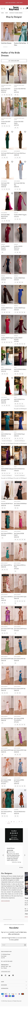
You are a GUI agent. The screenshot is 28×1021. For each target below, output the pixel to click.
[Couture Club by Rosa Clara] (20, 31)
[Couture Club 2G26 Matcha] (20, 107)
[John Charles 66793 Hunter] (7, 736)
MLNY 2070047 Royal (19, 434)
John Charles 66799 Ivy (6, 565)
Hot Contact (4, 151)
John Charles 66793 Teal (19, 658)
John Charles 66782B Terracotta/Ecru (6, 780)
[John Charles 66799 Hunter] (7, 645)
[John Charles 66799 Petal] (7, 705)
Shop (6, 12)
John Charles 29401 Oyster (20, 596)
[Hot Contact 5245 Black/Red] (7, 386)
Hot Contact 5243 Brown (20, 153)
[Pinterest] (14, 975)
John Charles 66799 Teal (19, 688)
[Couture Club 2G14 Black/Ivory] (7, 74)
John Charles (17, 501)
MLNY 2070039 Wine (19, 399)
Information (4, 988)
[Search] (4, 8)
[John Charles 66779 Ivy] (7, 798)
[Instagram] (6, 975)
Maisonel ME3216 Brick (19, 811)
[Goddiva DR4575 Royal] (20, 294)
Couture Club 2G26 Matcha (18, 122)
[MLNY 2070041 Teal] (7, 420)
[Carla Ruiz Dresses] (7, 31)
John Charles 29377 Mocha (20, 628)
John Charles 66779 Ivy (6, 811)
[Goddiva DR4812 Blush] (20, 264)
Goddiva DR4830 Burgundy (5, 247)
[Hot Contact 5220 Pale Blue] (20, 169)
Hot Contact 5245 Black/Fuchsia (5, 215)
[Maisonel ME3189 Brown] (7, 490)
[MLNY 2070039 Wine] (20, 386)
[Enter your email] (25, 945)
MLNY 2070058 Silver (19, 469)
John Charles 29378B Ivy (6, 533)
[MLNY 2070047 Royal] (20, 420)
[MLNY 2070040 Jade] (7, 356)
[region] (14, 855)
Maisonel (3, 501)
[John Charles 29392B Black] (20, 490)
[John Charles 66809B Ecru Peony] (7, 583)
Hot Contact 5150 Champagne (5, 184)
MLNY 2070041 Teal (6, 434)
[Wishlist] (21, 8)
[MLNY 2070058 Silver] (20, 455)
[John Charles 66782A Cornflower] (20, 766)
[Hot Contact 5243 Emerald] (7, 139)
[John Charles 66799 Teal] (20, 675)
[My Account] (23, 8)
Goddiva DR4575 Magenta (7, 338)
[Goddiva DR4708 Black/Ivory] (20, 233)
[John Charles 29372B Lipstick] (20, 520)
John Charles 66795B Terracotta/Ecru (19, 719)
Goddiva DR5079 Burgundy (18, 338)
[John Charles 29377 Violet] (7, 615)
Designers (4, 985)
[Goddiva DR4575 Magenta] (7, 324)
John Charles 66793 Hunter (7, 750)
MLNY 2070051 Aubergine (7, 469)
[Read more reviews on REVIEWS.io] (14, 839)
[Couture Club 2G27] (7, 107)
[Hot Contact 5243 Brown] (20, 139)
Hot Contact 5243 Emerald (7, 153)
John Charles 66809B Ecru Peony (7, 597)
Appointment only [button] (5, 971)
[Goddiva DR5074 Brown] (7, 294)
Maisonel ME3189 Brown (7, 503)
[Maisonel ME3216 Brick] (20, 798)
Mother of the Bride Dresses (15, 12)
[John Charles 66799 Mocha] (7, 675)
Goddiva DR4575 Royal (19, 308)
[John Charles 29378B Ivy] (7, 520)
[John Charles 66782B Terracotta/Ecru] (7, 766)
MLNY (2, 367)
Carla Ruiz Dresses (6, 43)
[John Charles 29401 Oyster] (20, 583)
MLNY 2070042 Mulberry (20, 369)
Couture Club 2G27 (5, 121)
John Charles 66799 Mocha (7, 688)
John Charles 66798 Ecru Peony (20, 566)
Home (2, 12)
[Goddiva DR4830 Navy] (7, 264)
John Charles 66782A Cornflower (19, 780)
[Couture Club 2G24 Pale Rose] (20, 74)
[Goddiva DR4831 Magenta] (20, 201)
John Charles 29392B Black (20, 503)
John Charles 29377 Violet (7, 628)
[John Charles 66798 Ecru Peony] (20, 551)
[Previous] (2, 74)
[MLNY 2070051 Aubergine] (7, 455)
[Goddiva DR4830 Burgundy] (7, 233)
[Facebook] (3, 975)
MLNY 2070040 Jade (6, 369)
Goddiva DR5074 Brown (7, 308)
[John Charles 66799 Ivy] (7, 551)
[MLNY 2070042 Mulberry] (20, 356)
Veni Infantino (6, 878)
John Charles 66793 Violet (20, 750)
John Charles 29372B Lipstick (19, 534)
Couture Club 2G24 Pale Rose (20, 89)
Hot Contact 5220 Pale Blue (19, 184)
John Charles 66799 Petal (7, 718)
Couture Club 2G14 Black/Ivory (5, 89)
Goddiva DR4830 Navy (6, 278)
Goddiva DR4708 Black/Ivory (18, 247)
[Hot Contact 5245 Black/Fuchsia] (7, 201)
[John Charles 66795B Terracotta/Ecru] (20, 705)
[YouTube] (10, 975)
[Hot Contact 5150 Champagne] (7, 169)
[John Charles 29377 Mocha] (20, 615)
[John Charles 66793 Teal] (20, 645)
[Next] (12, 74)
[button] (3, 855)
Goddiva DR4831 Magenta (20, 214)
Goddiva (16, 212)
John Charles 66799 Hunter (7, 658)
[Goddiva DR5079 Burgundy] (20, 324)
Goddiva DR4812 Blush (19, 278)
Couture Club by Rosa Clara (6, 86)
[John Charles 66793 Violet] (20, 736)
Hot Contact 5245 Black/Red (5, 400)
